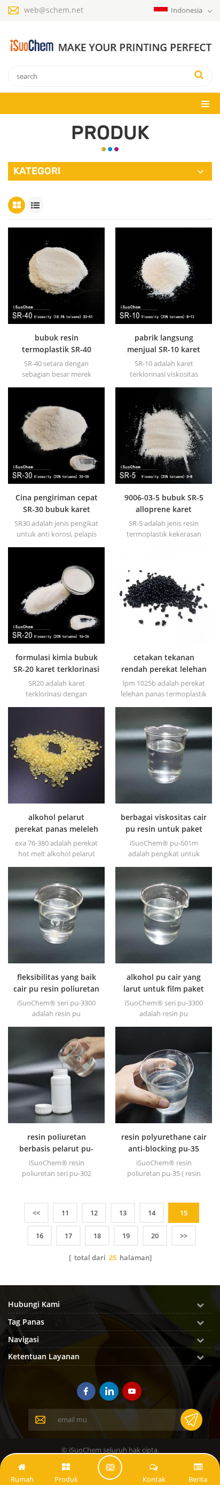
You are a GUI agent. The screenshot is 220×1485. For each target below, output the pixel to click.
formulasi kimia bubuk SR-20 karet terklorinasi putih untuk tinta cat (56, 663)
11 (65, 1213)
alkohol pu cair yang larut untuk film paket (163, 983)
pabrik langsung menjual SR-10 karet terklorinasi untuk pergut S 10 (163, 343)
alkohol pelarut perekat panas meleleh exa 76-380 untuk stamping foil (56, 823)
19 (126, 1235)
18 (97, 1235)
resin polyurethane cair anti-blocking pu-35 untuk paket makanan (164, 1143)
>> (183, 1235)
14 (151, 1213)
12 (94, 1213)
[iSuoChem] (110, 45)
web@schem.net (53, 10)
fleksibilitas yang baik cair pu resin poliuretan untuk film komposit (56, 983)
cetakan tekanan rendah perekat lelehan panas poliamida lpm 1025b (164, 663)
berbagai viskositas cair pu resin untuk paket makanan (164, 823)
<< (36, 1213)
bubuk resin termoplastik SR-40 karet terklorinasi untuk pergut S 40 (56, 343)
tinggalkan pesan (110, 1467)
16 (39, 1235)
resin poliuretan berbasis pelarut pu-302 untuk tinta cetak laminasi (56, 1143)
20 (155, 1235)
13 (123, 1213)
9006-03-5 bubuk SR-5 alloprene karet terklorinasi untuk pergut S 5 (163, 503)
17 (68, 1235)
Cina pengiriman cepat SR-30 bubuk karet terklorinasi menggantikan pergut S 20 (56, 503)
